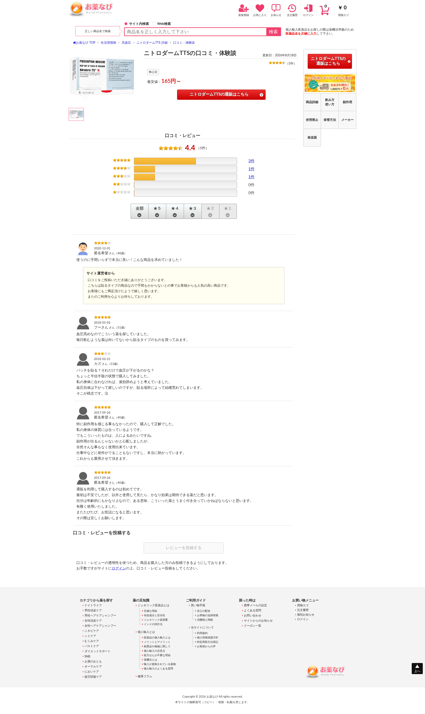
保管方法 (330, 119)
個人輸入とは (146, 632)
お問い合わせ (252, 615)
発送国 (312, 137)
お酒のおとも (93, 661)
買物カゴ (337, 10)
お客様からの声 (206, 646)
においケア (92, 671)
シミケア (90, 636)
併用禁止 (312, 119)
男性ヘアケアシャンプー (100, 615)
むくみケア (92, 641)
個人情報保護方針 (207, 637)
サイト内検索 (139, 23)
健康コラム (145, 676)
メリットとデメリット (157, 642)
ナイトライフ (93, 605)
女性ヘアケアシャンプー (100, 625)
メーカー (347, 119)
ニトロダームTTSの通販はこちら (219, 94)
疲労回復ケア (93, 676)
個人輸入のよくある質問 (158, 668)
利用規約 (202, 633)
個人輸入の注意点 (154, 650)
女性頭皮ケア (93, 620)
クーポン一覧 (252, 625)
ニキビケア (92, 631)
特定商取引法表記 (207, 642)
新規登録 (243, 15)
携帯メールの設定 (255, 605)
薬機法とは (150, 659)
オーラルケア (93, 666)
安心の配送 (203, 611)
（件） (291, 63)
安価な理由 (150, 611)
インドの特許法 (153, 624)
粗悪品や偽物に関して (157, 646)
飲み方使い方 (329, 102)
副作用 (347, 102)
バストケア (92, 646)
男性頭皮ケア (93, 610)
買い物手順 (198, 605)
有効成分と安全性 (154, 615)
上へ (417, 671)
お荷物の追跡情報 (207, 615)
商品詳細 (312, 102)
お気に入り (260, 15)
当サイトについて (202, 627)
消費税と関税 (205, 619)
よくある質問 (252, 610)
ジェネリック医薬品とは (153, 605)
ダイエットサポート (97, 651)
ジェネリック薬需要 (156, 619)
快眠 (87, 656)
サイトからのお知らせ (258, 620)
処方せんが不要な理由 (157, 655)
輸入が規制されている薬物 (160, 664)
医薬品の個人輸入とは (157, 637)
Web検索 (164, 23)
